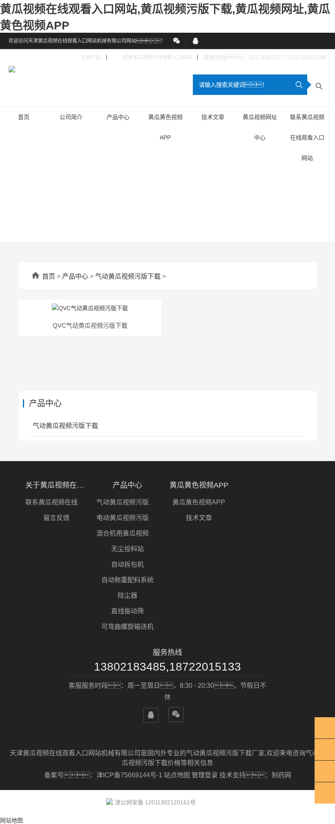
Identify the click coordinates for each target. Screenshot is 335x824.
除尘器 (127, 595)
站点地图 (177, 775)
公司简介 (71, 117)
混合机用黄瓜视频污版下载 (135, 533)
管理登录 (205, 775)
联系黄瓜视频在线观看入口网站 (152, 57)
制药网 (281, 775)
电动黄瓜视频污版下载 (129, 517)
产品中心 (118, 117)
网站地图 (11, 820)
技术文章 (212, 117)
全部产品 (86, 57)
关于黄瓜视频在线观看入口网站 (56, 485)
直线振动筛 (127, 611)
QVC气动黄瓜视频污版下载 (90, 325)
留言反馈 (56, 517)
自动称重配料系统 (127, 579)
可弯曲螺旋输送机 (127, 626)
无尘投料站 (127, 548)
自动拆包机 (127, 564)
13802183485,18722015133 (167, 666)
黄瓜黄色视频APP (199, 485)
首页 (23, 117)
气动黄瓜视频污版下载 (128, 276)
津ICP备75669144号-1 (130, 775)
